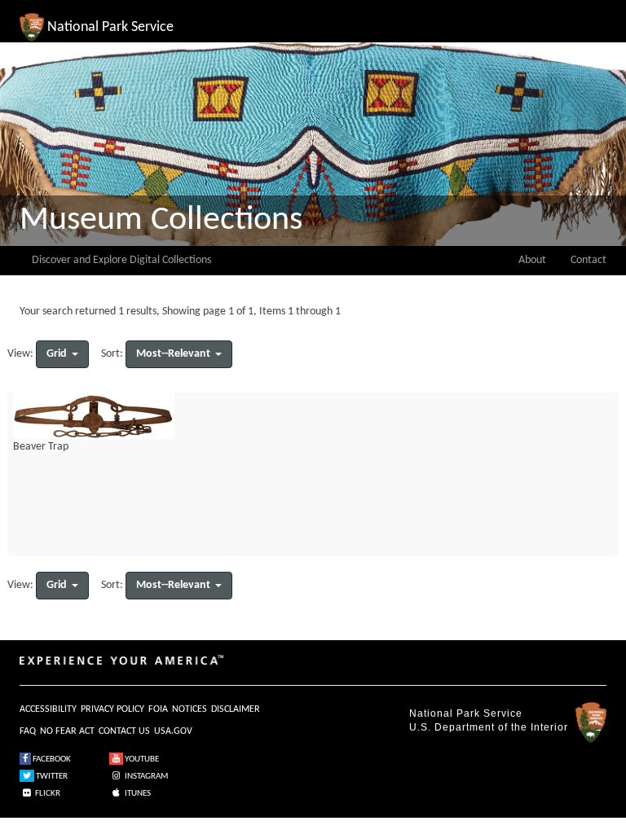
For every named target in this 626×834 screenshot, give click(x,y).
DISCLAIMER (235, 709)
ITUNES (137, 793)
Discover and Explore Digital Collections (121, 260)
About (532, 260)
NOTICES (189, 709)
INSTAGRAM (145, 776)
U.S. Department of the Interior (488, 727)
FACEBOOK (51, 759)
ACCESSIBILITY (48, 709)
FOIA (158, 709)
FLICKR (46, 793)
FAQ (28, 731)
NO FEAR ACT (67, 731)
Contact (588, 260)
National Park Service (465, 713)
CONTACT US (124, 731)
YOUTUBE (141, 759)
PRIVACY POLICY (112, 709)
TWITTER (51, 776)
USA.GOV (173, 731)
